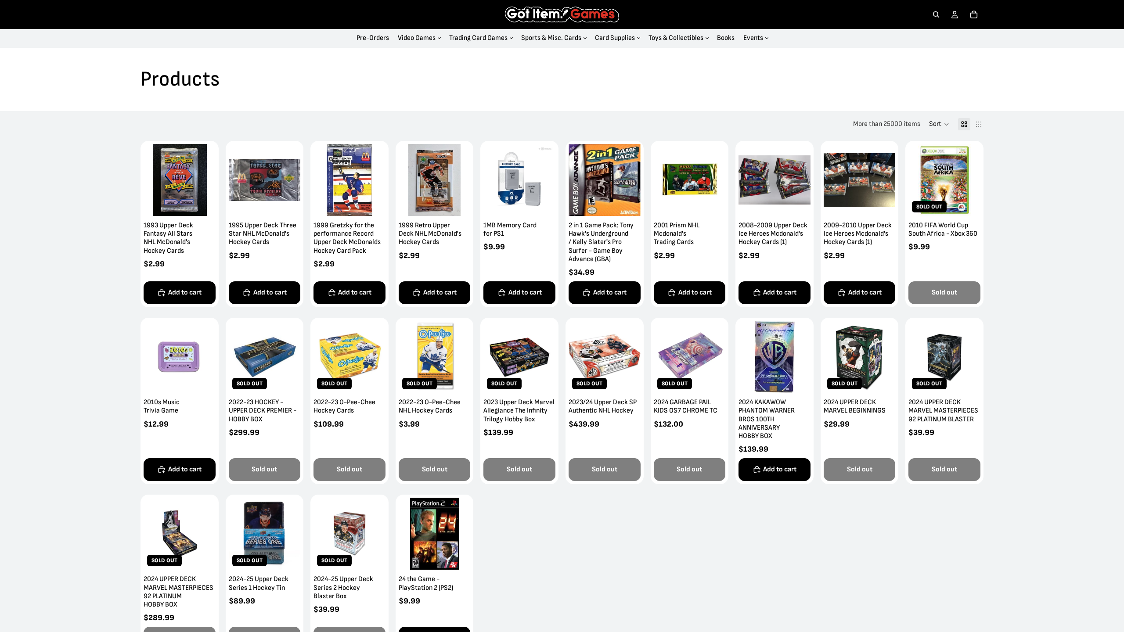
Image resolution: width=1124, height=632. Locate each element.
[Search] (936, 14)
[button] (939, 124)
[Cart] (974, 14)
